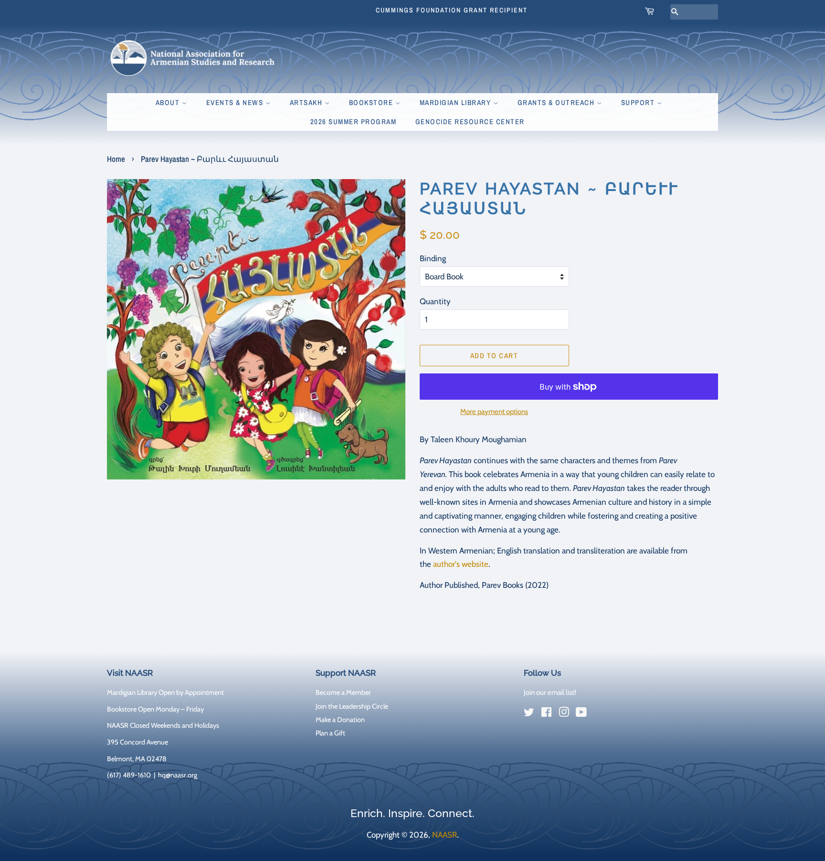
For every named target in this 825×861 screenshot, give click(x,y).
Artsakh (307, 102)
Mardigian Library (456, 102)
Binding (433, 258)
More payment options (494, 411)
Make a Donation (340, 719)
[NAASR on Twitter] (529, 714)
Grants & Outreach (557, 102)
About (169, 102)
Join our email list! (550, 692)
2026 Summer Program (353, 122)
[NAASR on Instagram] (564, 714)
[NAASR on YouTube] (581, 714)
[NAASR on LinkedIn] (598, 714)
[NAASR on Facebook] (546, 714)
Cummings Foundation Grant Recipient (452, 10)
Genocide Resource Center (470, 122)
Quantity (435, 301)
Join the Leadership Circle (352, 706)
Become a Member (343, 692)
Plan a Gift (330, 733)
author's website (460, 564)
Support (639, 102)
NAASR (444, 835)
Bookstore (372, 102)
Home (116, 158)
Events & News (235, 102)
